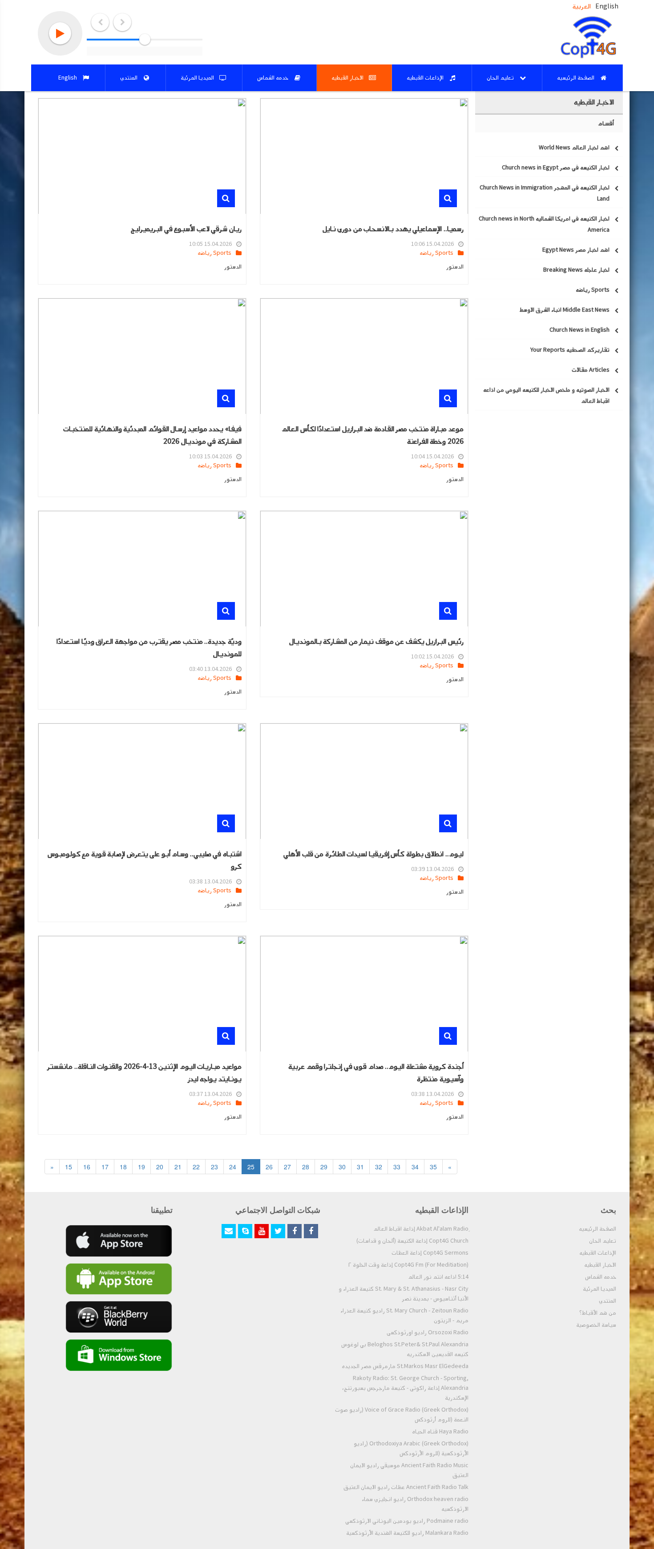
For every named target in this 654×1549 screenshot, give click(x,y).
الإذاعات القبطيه (597, 1253)
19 (141, 1166)
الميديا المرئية (599, 1289)
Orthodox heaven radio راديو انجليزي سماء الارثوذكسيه (415, 1504)
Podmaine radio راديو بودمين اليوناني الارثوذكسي (406, 1521)
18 (123, 1166)
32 (378, 1166)
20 (159, 1166)
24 (232, 1166)
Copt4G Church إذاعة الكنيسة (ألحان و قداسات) (412, 1241)
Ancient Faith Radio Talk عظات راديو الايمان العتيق (405, 1487)
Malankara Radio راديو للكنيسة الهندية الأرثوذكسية (407, 1533)
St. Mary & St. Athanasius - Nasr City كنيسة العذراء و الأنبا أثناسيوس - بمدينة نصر (403, 1294)
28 (305, 1166)
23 (214, 1166)
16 (86, 1166)
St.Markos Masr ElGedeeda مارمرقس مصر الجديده (405, 1366)
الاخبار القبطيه (600, 1265)
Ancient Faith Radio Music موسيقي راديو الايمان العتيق (409, 1470)
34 (415, 1166)
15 (68, 1166)
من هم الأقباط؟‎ (597, 1313)
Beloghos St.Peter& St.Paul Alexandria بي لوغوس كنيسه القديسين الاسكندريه (404, 1349)
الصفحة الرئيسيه (597, 1229)
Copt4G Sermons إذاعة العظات (430, 1253)
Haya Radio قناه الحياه (440, 1432)
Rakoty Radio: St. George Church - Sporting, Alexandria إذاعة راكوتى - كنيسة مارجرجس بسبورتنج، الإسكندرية (405, 1388)
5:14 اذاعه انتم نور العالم (438, 1277)
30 (342, 1166)
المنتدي (607, 1301)
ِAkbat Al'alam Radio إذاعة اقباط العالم (420, 1229)
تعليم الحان (602, 1241)
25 (250, 1166)
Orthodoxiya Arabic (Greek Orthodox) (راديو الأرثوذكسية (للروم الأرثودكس (411, 1448)
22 (196, 1166)
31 (360, 1166)
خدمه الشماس (600, 1277)
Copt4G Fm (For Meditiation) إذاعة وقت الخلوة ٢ (408, 1265)
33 (396, 1166)
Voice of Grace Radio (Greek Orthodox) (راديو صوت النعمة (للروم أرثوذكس (401, 1415)
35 (433, 1166)
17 (105, 1166)
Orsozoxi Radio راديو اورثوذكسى (427, 1332)
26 (269, 1166)
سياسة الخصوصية (596, 1325)
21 (178, 1166)
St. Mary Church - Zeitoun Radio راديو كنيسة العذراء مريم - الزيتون (404, 1315)
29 (323, 1166)
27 (287, 1166)
